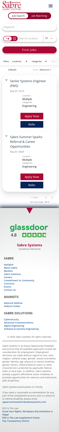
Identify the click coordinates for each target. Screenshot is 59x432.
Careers (8, 277)
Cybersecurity (11, 319)
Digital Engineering (14, 325)
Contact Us (10, 289)
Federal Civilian (12, 306)
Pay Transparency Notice (15, 420)
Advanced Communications (18, 322)
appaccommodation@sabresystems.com (24, 401)
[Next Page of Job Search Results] (52, 197)
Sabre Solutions (12, 274)
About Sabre (10, 267)
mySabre (8, 264)
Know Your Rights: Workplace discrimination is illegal (27, 413)
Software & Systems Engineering (21, 328)
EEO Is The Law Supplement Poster (21, 417)
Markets (8, 270)
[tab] (18, 15)
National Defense (13, 302)
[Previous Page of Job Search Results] (46, 197)
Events (7, 286)
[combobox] (28, 27)
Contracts (9, 283)
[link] (29, 103)
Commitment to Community (19, 280)
